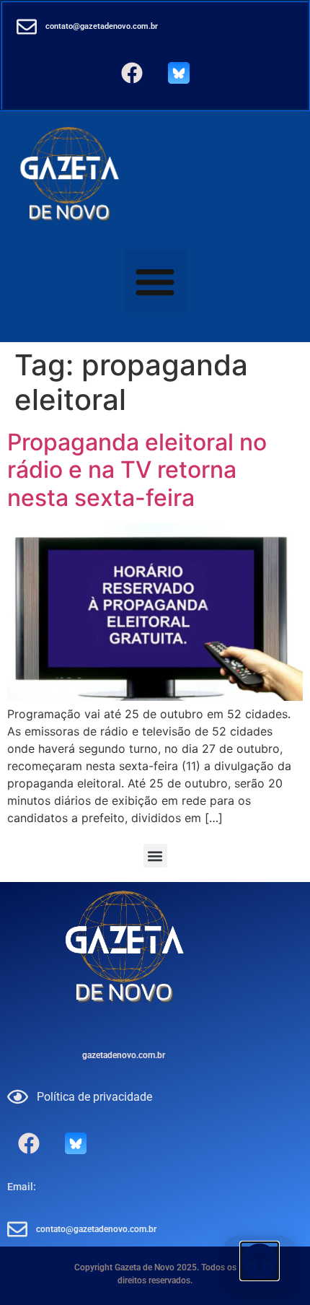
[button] (155, 281)
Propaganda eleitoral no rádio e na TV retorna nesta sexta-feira (137, 470)
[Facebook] (132, 73)
